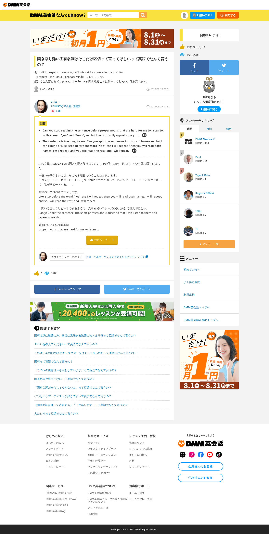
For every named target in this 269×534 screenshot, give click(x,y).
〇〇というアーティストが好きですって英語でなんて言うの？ (72, 396)
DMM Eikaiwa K (204, 139)
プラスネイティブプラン (102, 448)
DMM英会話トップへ (197, 307)
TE (196, 229)
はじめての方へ (55, 443)
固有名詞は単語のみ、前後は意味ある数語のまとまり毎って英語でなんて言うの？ (85, 335)
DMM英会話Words (57, 505)
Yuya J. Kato (202, 175)
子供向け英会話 (97, 460)
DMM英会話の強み (57, 455)
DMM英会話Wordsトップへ (201, 320)
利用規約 (189, 294)
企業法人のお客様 (200, 466)
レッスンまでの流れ (140, 448)
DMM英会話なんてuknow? (61, 499)
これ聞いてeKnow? (99, 472)
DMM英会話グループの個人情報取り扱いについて (107, 500)
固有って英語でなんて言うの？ (53, 361)
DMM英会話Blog (55, 511)
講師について (137, 443)
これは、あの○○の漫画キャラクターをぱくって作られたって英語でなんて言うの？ (85, 353)
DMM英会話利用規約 (100, 493)
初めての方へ (192, 269)
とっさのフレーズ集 (140, 499)
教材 (131, 460)
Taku (198, 211)
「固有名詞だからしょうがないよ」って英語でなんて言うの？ (72, 387)
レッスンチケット (139, 467)
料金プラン (94, 443)
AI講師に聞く (205, 15)
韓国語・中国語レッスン (102, 455)
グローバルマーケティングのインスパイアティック (115, 257)
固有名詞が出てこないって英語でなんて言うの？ (64, 379)
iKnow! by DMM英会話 (59, 493)
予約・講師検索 (138, 455)
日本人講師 (52, 460)
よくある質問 (192, 282)
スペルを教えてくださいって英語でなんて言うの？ (66, 344)
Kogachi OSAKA (204, 193)
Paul (198, 157)
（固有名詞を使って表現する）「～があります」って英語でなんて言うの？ (81, 405)
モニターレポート (56, 467)
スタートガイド (55, 448)
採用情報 (93, 513)
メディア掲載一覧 (98, 508)
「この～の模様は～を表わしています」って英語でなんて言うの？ (75, 370)
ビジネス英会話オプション (103, 467)
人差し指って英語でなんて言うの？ (56, 413)
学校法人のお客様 (200, 478)
